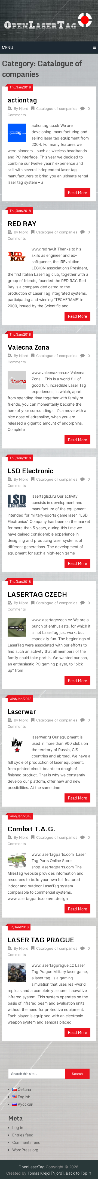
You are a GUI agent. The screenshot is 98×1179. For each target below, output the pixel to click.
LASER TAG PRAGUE (41, 939)
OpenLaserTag (32, 1166)
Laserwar (22, 711)
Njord (23, 108)
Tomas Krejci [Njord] (45, 1173)
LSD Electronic (30, 470)
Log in (17, 1127)
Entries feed (22, 1135)
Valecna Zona (29, 347)
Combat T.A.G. (32, 828)
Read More (77, 192)
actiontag (22, 99)
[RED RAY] (17, 255)
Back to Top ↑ (79, 1173)
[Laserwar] (17, 744)
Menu (7, 47)
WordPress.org (25, 1149)
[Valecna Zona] (17, 379)
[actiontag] (17, 132)
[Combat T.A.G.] (17, 860)
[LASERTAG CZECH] (17, 626)
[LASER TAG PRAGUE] (17, 972)
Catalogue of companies (56, 108)
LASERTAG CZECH (37, 594)
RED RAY (22, 223)
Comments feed (26, 1142)
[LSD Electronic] (17, 500)
